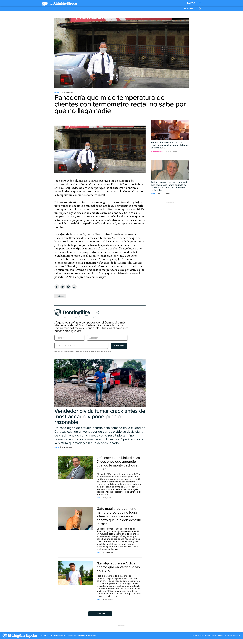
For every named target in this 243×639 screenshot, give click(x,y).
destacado (60, 296)
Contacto (44, 635)
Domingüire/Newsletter (76, 635)
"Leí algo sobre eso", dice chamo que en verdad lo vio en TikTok (118, 567)
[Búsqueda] (200, 9)
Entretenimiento (157, 151)
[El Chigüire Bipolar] (59, 4)
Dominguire (188, 9)
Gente (191, 3)
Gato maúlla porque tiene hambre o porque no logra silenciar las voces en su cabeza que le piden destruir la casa (119, 516)
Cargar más (100, 614)
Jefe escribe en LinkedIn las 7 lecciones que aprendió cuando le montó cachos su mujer (118, 463)
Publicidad (92, 635)
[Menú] (200, 3)
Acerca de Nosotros (58, 635)
